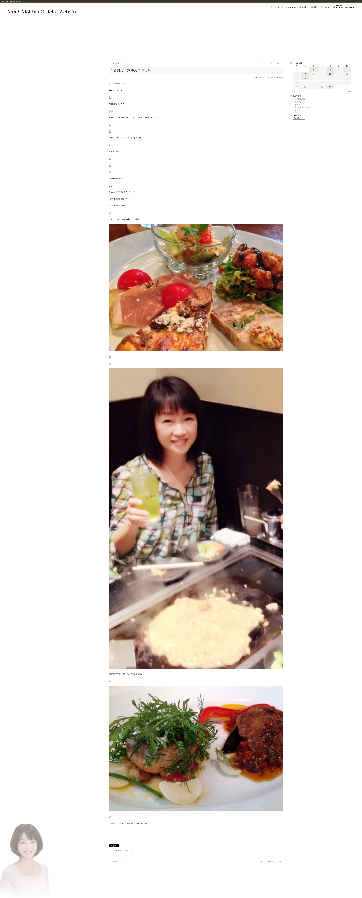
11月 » (348, 91)
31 (330, 87)
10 (330, 74)
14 (305, 78)
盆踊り (297, 104)
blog (316, 7)
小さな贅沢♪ (115, 63)
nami (281, 77)
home (276, 7)
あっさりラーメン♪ (302, 107)
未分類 (120, 850)
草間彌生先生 (300, 98)
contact (327, 7)
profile (305, 7)
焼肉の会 (298, 101)
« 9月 (295, 91)
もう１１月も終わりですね (272, 63)
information (291, 7)
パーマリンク (129, 850)
